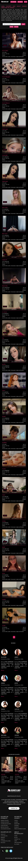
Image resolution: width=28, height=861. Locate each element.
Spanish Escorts (5, 822)
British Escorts (5, 827)
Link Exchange (18, 842)
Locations (13, 1)
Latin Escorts (4, 825)
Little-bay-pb (4, 835)
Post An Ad (20, 1)
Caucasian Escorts (5, 828)
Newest (11, 26)
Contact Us (14, 808)
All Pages (16, 844)
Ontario (16, 825)
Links (15, 840)
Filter (25, 1)
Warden (3, 837)
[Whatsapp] (6, 850)
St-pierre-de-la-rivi (5, 841)
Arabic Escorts (5, 820)
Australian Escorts (6, 823)
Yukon (16, 820)
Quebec (16, 822)
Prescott (3, 834)
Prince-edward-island (20, 828)
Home (15, 835)
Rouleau (3, 842)
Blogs (16, 837)
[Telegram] (10, 850)
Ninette (3, 839)
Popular (16, 26)
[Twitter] (2, 850)
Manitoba (17, 823)
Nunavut (16, 827)
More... (3, 670)
